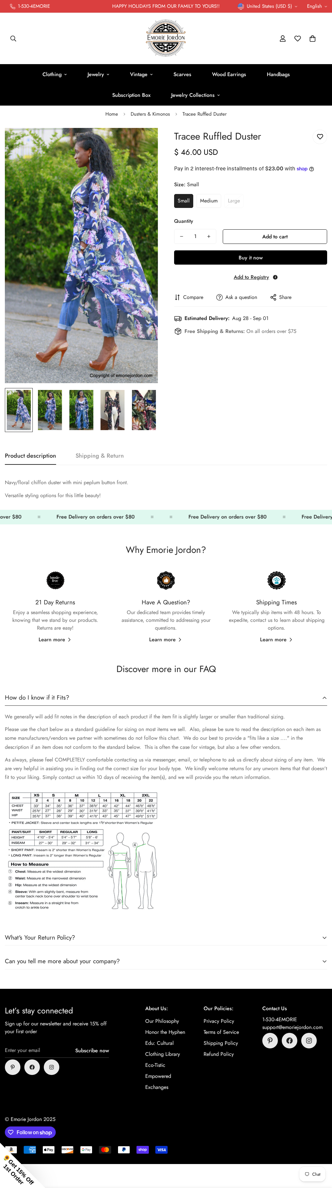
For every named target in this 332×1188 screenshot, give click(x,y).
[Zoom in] (144, 141)
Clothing (52, 74)
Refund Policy (219, 1054)
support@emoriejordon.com (292, 1027)
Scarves (182, 74)
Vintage (139, 74)
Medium (209, 200)
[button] (312, 38)
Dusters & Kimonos (150, 114)
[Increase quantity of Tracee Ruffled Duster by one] (209, 236)
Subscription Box (131, 95)
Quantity (183, 221)
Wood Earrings (229, 74)
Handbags (278, 74)
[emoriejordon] (165, 38)
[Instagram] (51, 1067)
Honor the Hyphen (165, 1032)
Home (111, 114)
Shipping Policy (221, 1043)
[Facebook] (32, 1067)
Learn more (52, 639)
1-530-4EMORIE (279, 1019)
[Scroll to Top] (319, 1152)
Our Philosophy (162, 1021)
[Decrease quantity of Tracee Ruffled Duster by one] (181, 236)
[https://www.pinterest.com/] (12, 1067)
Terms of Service (221, 1032)
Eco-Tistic (155, 1065)
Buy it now (251, 257)
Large (234, 200)
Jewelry (96, 74)
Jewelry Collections (193, 95)
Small (184, 200)
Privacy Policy (219, 1021)
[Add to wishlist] (320, 137)
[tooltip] (275, 277)
